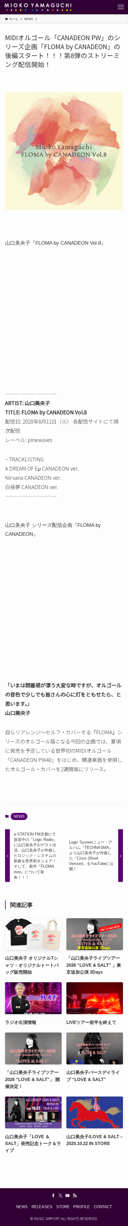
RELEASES (42, 1207)
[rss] (74, 1195)
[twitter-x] (60, 1195)
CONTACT (103, 1207)
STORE (63, 1207)
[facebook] (53, 1195)
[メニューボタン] (121, 7)
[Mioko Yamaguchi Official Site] (38, 7)
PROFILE (81, 1207)
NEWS (19, 816)
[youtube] (67, 1195)
